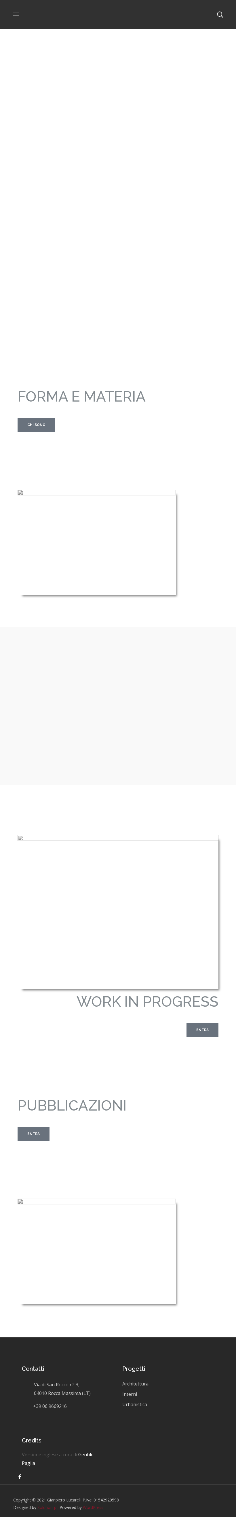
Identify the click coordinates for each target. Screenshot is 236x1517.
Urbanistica (134, 1404)
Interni (129, 1394)
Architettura (135, 1384)
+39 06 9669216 (50, 1406)
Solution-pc (47, 1507)
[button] (36, 425)
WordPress (93, 1507)
